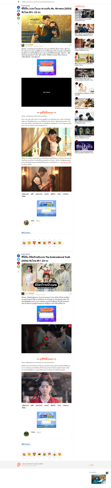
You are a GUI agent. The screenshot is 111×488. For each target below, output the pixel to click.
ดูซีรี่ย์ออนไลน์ (25, 194)
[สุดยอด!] (24, 243)
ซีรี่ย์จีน (23, 5)
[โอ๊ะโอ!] (54, 243)
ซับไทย (59, 194)
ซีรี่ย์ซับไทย (27, 5)
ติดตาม (37, 220)
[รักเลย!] (34, 243)
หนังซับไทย (65, 194)
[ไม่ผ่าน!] (49, 243)
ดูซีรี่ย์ (32, 194)
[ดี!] (29, 243)
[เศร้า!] (59, 243)
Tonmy (26, 293)
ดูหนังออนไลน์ (39, 194)
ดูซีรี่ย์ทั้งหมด (46, 112)
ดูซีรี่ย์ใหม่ (53, 194)
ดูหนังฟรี (46, 194)
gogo (26, 44)
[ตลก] (44, 243)
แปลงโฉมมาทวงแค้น (65, 162)
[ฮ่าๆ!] (39, 243)
